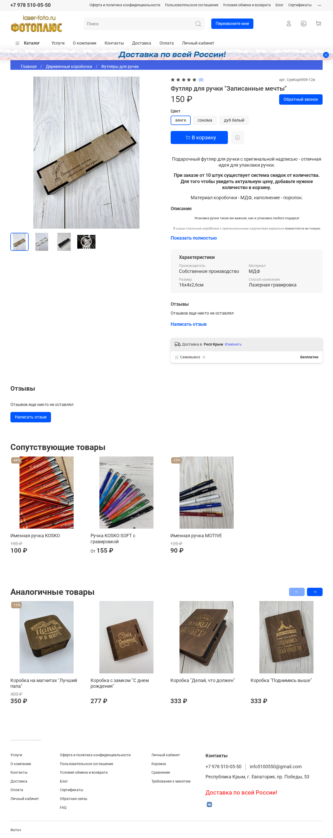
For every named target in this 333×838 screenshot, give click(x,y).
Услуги (58, 43)
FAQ (63, 807)
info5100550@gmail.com (276, 766)
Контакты (114, 43)
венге (180, 120)
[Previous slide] (18, 152)
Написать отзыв (31, 417)
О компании (84, 43)
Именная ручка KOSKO (35, 535)
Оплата (166, 43)
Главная (29, 66)
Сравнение (160, 772)
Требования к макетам (170, 781)
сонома (205, 120)
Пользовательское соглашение (191, 5)
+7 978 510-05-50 (30, 5)
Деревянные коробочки (69, 66)
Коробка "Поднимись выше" (281, 680)
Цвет (176, 111)
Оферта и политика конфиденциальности (124, 5)
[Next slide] (154, 152)
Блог (280, 5)
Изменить (233, 344)
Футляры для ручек (120, 66)
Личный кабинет (198, 43)
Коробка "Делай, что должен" (202, 680)
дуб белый (234, 120)
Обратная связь (73, 799)
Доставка (141, 43)
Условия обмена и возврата (247, 5)
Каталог (32, 43)
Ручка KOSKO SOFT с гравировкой (113, 538)
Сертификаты (300, 5)
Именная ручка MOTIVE (196, 535)
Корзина (158, 764)
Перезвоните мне (232, 23)
